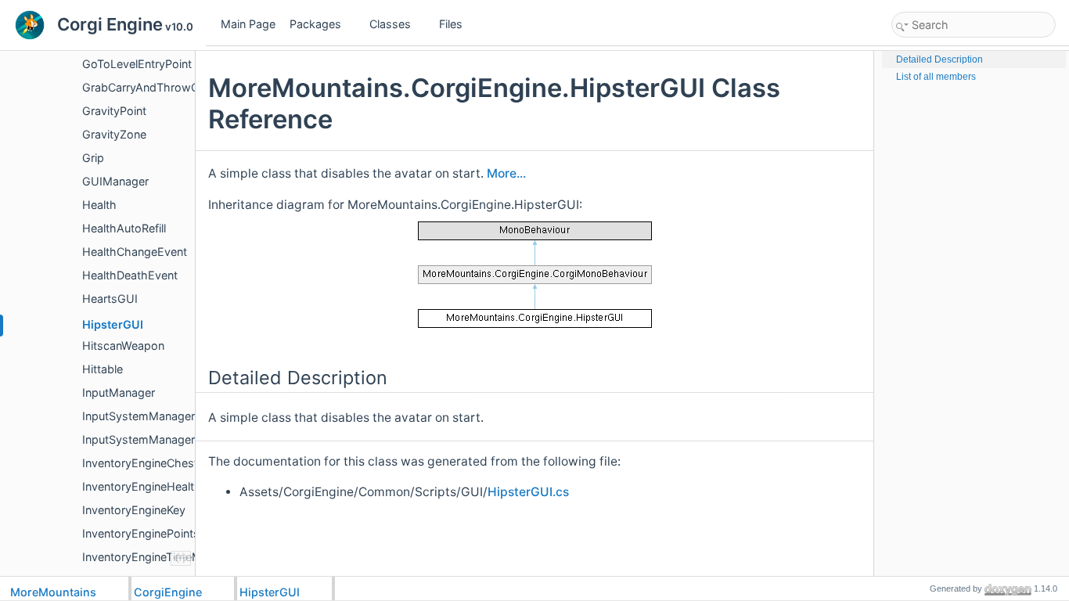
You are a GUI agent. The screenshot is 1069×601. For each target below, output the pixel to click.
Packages (315, 24)
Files (451, 24)
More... (506, 173)
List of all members (936, 76)
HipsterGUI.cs (528, 491)
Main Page (248, 24)
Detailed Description (939, 59)
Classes (390, 24)
